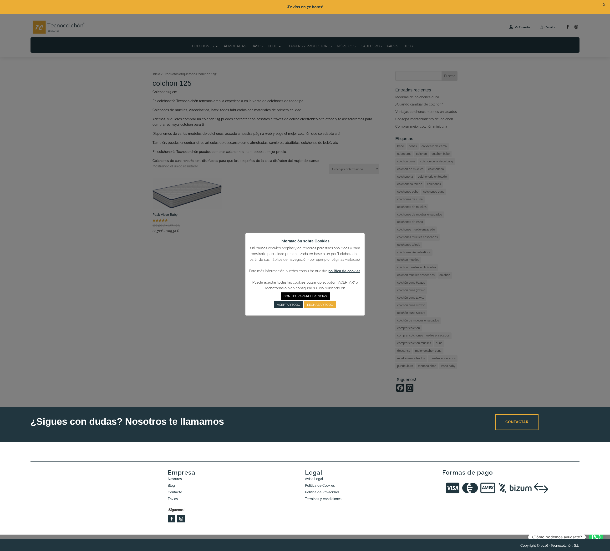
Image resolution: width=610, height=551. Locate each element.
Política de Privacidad (322, 492)
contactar (517, 422)
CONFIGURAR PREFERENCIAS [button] (305, 296)
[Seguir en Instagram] (181, 518)
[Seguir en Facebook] (171, 518)
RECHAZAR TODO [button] (320, 304)
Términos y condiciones (323, 499)
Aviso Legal (314, 479)
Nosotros (175, 479)
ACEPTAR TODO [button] (288, 304)
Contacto (175, 492)
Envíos (173, 499)
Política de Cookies (320, 485)
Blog (171, 485)
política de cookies (344, 271)
